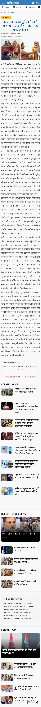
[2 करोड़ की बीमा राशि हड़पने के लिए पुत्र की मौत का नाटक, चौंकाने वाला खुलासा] (7, 464)
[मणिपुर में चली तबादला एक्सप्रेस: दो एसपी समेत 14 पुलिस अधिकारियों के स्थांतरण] (7, 423)
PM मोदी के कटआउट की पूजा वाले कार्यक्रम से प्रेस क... (25, 572)
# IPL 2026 (8, 603)
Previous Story (12, 377)
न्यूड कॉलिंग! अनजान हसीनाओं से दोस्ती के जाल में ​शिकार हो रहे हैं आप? (27, 477)
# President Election (12, 618)
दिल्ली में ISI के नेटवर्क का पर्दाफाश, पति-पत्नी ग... (23, 677)
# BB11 (26, 609)
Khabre (11, 13)
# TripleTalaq (9, 615)
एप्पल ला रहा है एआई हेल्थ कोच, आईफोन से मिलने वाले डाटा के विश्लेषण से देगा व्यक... (27, 450)
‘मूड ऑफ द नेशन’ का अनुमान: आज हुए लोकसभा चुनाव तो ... (25, 699)
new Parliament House (13, 362)
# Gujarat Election (27, 606)
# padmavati (9, 609)
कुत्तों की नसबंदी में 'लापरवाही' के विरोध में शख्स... (25, 583)
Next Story (30, 377)
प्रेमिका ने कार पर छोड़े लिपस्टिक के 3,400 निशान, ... (26, 560)
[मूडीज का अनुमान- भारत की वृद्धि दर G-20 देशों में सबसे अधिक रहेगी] (7, 491)
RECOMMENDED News (13, 514)
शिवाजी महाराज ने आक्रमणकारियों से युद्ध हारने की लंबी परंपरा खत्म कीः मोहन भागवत (26, 408)
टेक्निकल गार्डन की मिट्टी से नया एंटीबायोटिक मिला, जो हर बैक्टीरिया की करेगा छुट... (26, 436)
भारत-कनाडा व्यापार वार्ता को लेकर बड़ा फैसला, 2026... (19, 652)
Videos (32, 7)
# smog (18, 609)
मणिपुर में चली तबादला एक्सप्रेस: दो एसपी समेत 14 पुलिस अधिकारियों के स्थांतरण (27, 423)
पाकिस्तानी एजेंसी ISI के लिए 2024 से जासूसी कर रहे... (25, 666)
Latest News (8, 630)
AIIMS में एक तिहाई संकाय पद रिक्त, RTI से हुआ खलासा (26, 390)
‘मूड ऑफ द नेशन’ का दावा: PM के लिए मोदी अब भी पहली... (26, 688)
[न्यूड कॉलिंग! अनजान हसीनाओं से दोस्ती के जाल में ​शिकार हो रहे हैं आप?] (7, 477)
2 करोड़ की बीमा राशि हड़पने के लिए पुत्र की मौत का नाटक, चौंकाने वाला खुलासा (26, 464)
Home (6, 7)
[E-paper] (33, 3)
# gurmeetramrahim (22, 612)
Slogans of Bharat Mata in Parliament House (20, 368)
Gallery (19, 7)
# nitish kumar (22, 615)
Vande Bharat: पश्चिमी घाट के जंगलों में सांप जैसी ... (26, 549)
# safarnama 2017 (11, 606)
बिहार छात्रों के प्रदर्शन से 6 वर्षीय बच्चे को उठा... (19, 535)
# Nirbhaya (26, 618)
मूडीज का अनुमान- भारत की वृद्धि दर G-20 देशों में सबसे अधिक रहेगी (27, 491)
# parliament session (22, 603)
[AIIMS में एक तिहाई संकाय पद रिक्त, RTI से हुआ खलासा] (7, 392)
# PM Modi (8, 612)
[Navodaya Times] (13, 2)
